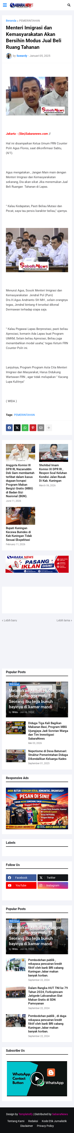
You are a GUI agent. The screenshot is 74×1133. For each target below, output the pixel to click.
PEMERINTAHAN (29, 20)
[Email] (40, 427)
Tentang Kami (15, 1121)
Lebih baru (10, 620)
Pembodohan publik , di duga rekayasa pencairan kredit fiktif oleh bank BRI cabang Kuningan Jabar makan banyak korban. (47, 1023)
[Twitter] (17, 427)
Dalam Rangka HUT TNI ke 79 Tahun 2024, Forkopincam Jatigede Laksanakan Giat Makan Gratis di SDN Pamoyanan (48, 995)
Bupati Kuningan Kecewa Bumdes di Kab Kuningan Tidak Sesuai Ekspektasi (19, 534)
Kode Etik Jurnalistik (54, 1121)
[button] (5, 5)
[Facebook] (9, 427)
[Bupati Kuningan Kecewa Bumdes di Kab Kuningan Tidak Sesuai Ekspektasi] (20, 516)
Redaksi (33, 1121)
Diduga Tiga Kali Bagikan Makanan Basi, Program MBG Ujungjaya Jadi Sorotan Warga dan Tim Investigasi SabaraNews (48, 730)
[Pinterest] (33, 427)
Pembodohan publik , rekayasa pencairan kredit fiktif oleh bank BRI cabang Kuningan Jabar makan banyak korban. (46, 967)
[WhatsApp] (25, 427)
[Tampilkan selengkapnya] (48, 427)
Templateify (26, 1114)
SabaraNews (60, 1114)
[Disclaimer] (21, 893)
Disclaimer (26, 1125)
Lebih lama (63, 620)
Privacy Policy (45, 1125)
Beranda (11, 20)
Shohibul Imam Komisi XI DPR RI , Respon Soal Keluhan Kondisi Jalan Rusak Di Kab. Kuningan (53, 472)
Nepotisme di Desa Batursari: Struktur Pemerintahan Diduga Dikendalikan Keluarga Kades (48, 755)
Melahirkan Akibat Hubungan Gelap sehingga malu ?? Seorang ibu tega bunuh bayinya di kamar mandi (35, 698)
